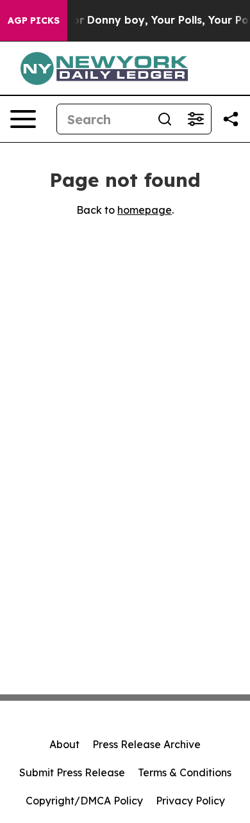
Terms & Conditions (184, 772)
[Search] (164, 119)
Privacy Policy (190, 800)
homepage (144, 210)
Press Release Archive (146, 744)
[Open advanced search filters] (195, 119)
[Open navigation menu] (23, 119)
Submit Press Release (72, 772)
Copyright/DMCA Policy (84, 800)
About (64, 744)
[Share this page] (231, 119)
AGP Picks (34, 20)
